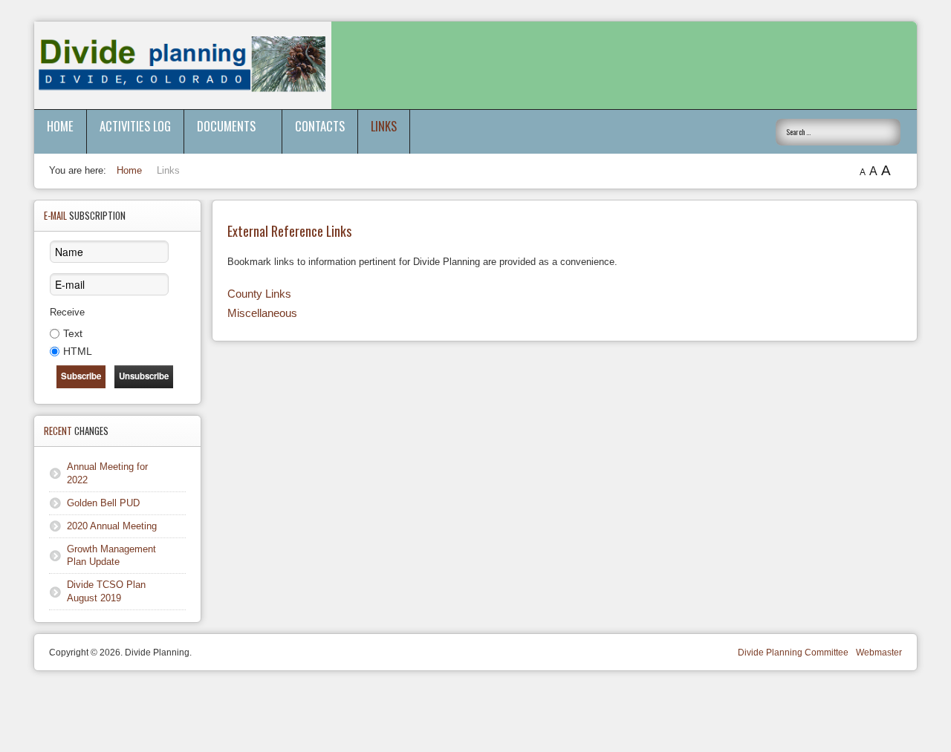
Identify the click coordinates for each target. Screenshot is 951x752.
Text (72, 333)
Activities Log (135, 126)
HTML (77, 351)
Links (384, 126)
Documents (226, 126)
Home (60, 126)
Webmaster (879, 652)
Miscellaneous (262, 313)
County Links (259, 293)
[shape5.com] (475, 713)
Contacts (320, 126)
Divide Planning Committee (793, 652)
